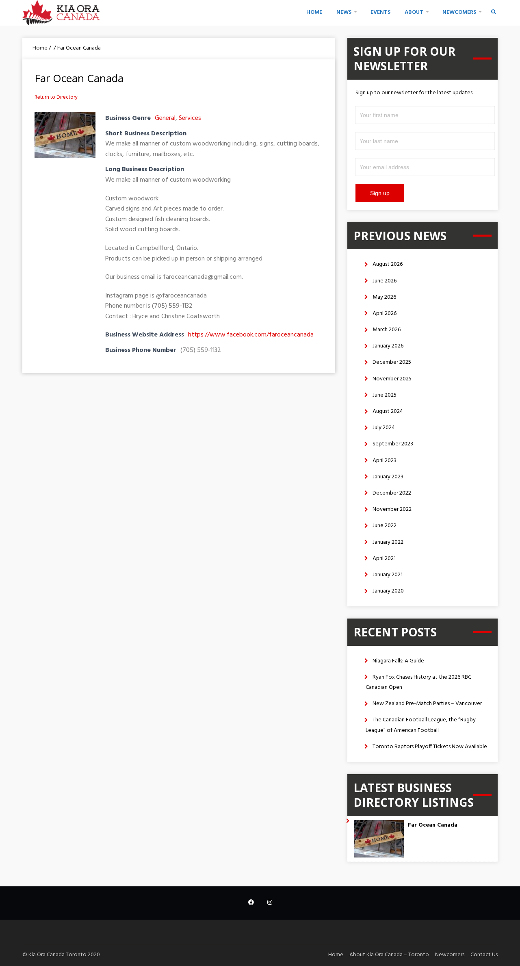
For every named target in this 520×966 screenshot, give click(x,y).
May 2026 (384, 297)
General (165, 118)
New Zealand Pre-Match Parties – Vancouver (427, 703)
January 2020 (388, 591)
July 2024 (384, 427)
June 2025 (384, 395)
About (414, 12)
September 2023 (393, 444)
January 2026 (388, 346)
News (343, 12)
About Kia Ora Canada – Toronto (389, 954)
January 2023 (388, 477)
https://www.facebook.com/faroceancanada (251, 335)
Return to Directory (56, 97)
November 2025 (392, 379)
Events (380, 12)
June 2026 (384, 281)
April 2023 (384, 460)
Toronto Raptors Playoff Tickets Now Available (430, 746)
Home (314, 12)
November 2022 (392, 509)
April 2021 (384, 558)
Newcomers (459, 12)
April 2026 (384, 313)
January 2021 (388, 575)
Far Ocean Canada (432, 825)
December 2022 (392, 493)
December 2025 (392, 362)
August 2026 (388, 264)
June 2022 (384, 525)
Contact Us (484, 954)
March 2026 (387, 329)
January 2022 (388, 542)
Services (190, 118)
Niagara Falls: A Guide (398, 661)
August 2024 (388, 411)
